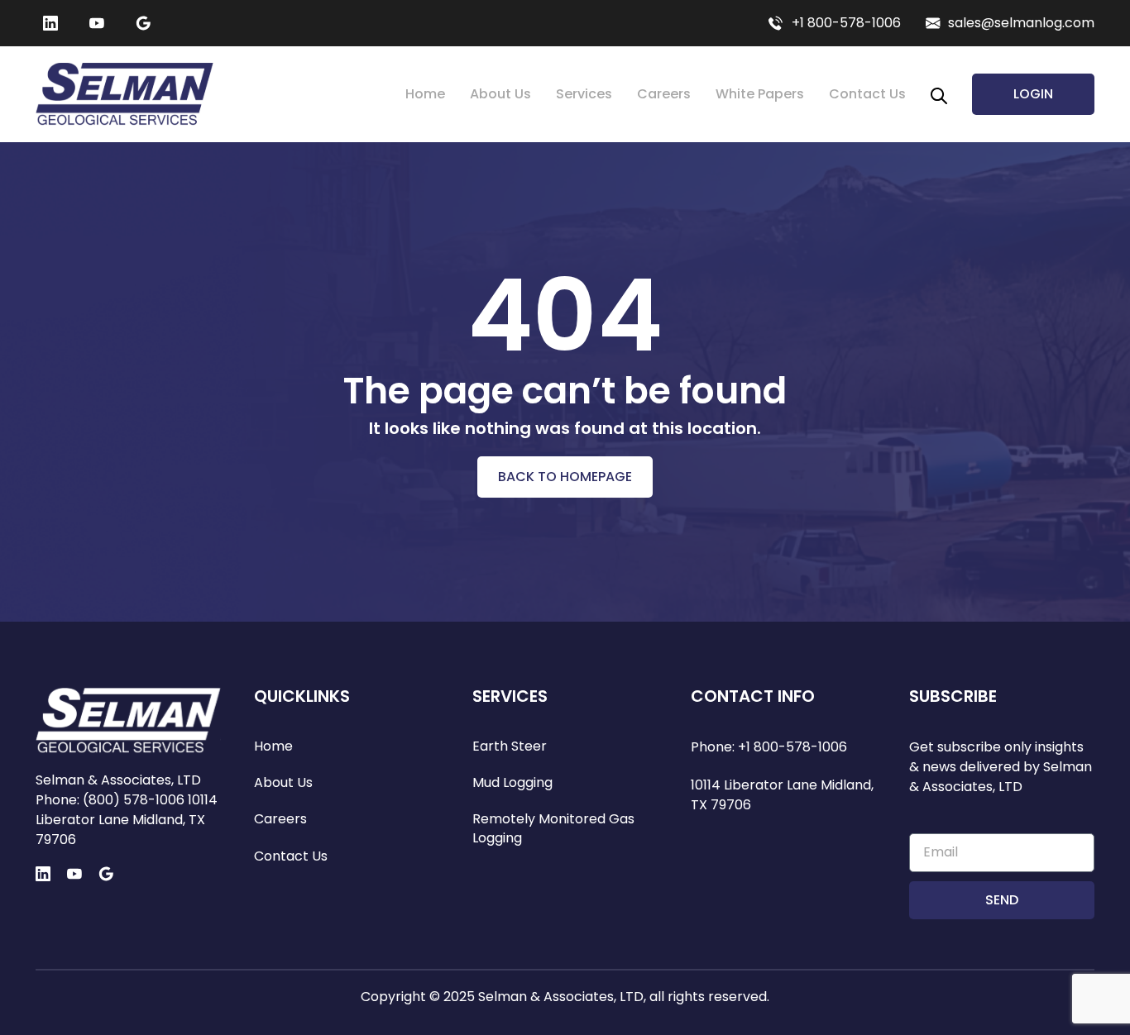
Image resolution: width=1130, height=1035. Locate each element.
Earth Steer (509, 746)
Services (584, 93)
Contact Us (867, 93)
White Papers (760, 93)
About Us (500, 93)
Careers (664, 93)
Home (425, 93)
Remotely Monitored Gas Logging (553, 828)
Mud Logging (512, 783)
